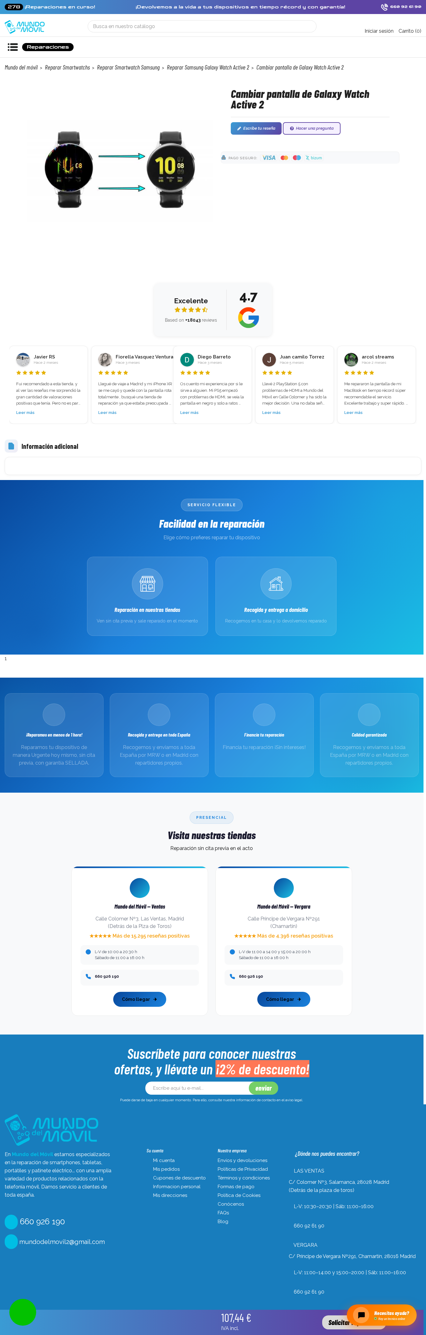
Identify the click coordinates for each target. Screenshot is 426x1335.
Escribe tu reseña (259, 128)
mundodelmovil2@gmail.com (61, 1242)
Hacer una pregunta (315, 128)
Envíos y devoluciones (242, 1160)
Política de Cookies (239, 1195)
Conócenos (231, 1204)
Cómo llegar (136, 999)
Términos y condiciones (244, 1178)
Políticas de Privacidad (243, 1169)
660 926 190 (41, 1221)
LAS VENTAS (309, 1171)
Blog (223, 1221)
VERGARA (305, 1245)
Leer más (25, 412)
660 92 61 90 (309, 1226)
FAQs (223, 1213)
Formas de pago (236, 1186)
